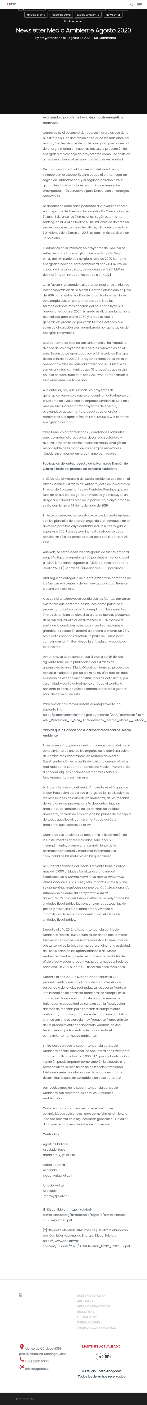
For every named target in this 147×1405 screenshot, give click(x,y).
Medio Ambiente (88, 15)
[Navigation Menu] (139, 4)
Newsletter (113, 15)
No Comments (105, 38)
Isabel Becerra (61, 15)
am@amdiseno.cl (53, 38)
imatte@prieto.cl (56, 1196)
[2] (109, 275)
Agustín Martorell (56, 1144)
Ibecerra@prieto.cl (57, 1175)
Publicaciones (73, 21)
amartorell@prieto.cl (59, 1155)
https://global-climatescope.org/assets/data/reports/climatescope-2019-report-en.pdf (85, 1214)
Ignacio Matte (36, 15)
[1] (78, 174)
